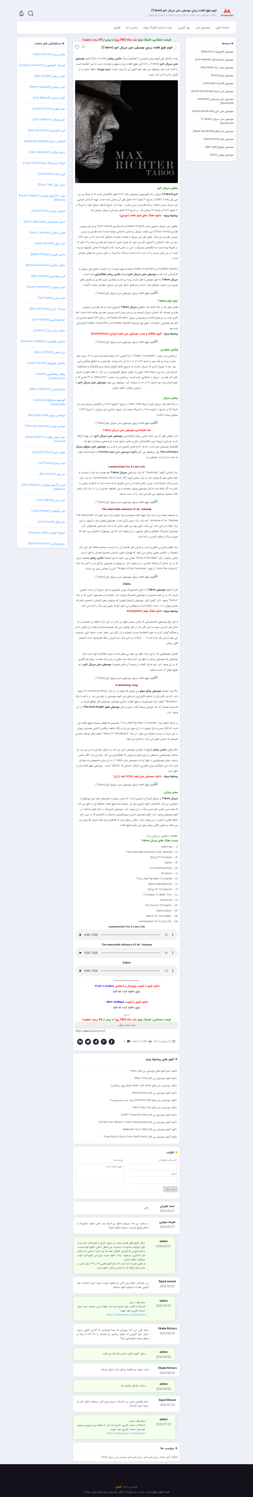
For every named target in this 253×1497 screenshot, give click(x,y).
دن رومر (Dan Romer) (52, 474)
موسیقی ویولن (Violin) (222, 155)
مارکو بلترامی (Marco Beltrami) (47, 389)
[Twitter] (88, 1042)
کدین (118, 1487)
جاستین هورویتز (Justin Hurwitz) (46, 363)
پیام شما (118, 1160)
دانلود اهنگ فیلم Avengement (144, 611)
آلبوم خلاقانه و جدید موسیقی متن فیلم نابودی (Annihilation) (126, 334)
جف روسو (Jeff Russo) (51, 463)
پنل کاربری (184, 27)
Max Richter (99, 59)
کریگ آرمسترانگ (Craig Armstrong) (44, 163)
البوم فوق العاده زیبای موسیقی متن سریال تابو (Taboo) (136, 47)
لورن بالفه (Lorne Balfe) (51, 174)
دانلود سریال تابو (141, 1457)
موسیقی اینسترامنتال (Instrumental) (214, 60)
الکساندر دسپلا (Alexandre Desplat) (44, 141)
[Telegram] (96, 1042)
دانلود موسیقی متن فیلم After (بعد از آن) (137, 776)
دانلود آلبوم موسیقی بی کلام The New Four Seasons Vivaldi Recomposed (137, 1122)
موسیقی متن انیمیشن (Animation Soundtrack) (215, 101)
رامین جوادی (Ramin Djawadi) (47, 87)
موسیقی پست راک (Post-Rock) (217, 67)
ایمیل (174, 1173)
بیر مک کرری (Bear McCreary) (47, 309)
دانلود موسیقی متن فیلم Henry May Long (155, 1107)
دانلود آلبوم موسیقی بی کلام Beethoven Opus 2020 (150, 1129)
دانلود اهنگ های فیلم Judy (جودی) (140, 215)
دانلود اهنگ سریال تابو (160, 1457)
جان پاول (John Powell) (51, 522)
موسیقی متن (203, 27)
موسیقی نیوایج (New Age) (219, 147)
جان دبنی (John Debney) (50, 500)
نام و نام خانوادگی (168, 1160)
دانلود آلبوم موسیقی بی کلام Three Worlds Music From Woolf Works (140, 1137)
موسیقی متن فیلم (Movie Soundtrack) (213, 131)
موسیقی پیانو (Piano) (222, 75)
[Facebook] (112, 1042)
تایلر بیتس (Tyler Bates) (51, 298)
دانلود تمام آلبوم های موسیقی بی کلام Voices (153, 1071)
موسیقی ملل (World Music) (219, 139)
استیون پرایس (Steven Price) (48, 211)
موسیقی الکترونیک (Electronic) (217, 52)
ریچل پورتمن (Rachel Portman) (46, 543)
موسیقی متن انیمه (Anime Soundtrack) (212, 91)
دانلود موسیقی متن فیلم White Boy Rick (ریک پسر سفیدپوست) (143, 1100)
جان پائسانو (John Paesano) (48, 511)
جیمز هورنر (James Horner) (48, 109)
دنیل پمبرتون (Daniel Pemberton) (45, 287)
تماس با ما (132, 27)
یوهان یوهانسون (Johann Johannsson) (50, 376)
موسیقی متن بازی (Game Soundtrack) (213, 111)
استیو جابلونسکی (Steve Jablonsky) (44, 222)
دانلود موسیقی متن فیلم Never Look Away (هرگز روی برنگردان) (143, 1085)
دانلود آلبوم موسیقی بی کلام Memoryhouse (154, 1093)
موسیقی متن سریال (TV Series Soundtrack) (217, 121)
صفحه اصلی (222, 27)
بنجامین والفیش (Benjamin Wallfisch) (43, 341)
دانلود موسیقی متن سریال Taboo (117, 1457)
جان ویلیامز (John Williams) (48, 119)
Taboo (174, 1457)
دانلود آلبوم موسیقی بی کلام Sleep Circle (155, 1078)
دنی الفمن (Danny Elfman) (49, 352)
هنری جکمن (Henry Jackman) (47, 232)
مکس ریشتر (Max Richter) (49, 76)
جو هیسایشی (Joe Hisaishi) (48, 319)
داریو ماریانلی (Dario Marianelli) (47, 152)
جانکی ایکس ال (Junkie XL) (49, 330)
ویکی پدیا (152, 836)
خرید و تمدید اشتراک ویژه (157, 27)
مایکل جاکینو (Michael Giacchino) (45, 265)
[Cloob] (80, 1042)
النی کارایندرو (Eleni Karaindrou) (46, 130)
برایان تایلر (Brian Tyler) (51, 185)
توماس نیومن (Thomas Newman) (45, 426)
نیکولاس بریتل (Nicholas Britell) (46, 415)
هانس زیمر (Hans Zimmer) (49, 54)
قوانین (117, 27)
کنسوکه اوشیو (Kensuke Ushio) (47, 533)
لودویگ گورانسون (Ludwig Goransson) (42, 65)
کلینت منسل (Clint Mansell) (49, 98)
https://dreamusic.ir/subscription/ (126, 1315)
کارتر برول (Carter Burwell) (50, 243)
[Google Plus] (104, 1042)
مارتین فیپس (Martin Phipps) (48, 254)
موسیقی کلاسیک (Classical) (218, 83)
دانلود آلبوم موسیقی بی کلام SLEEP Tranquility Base (149, 1115)
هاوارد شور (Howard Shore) (48, 452)
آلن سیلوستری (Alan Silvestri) (48, 276)
